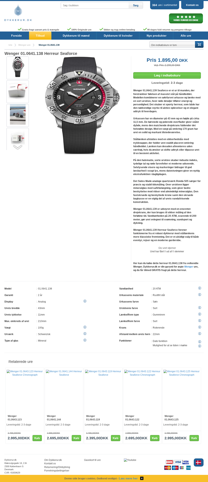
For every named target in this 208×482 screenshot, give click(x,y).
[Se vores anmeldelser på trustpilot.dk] (186, 23)
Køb (37, 438)
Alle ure (186, 35)
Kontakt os (192, 5)
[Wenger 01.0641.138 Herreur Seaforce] (79, 153)
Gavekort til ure (92, 460)
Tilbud (40, 35)
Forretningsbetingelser (56, 470)
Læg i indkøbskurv (167, 75)
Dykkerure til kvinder (118, 35)
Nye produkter (156, 35)
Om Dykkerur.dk (53, 460)
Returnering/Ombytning (57, 467)
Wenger (188, 266)
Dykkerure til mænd (76, 35)
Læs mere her (128, 478)
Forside (16, 35)
